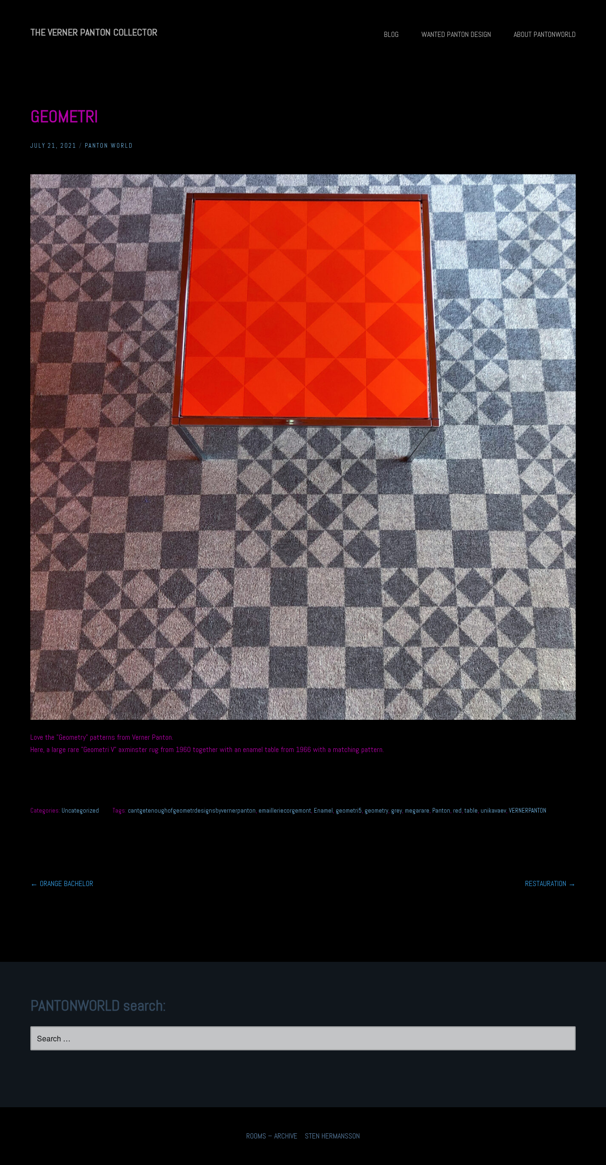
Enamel (323, 811)
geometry (376, 811)
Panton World (109, 146)
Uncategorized (80, 811)
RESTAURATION (550, 883)
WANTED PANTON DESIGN (456, 34)
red (457, 811)
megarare (417, 811)
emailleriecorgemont (284, 811)
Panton (441, 811)
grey (396, 811)
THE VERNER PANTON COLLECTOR (93, 32)
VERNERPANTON (527, 811)
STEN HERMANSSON (332, 1136)
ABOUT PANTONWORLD (545, 34)
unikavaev (493, 811)
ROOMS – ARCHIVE (271, 1136)
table (471, 811)
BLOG (391, 34)
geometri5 (349, 811)
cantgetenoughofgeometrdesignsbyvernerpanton (192, 811)
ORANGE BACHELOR (61, 883)
